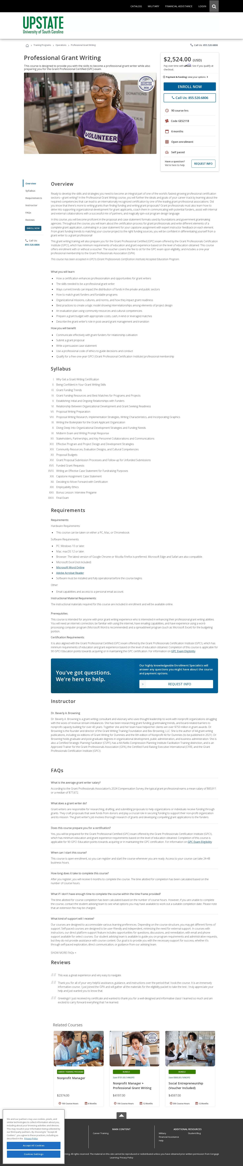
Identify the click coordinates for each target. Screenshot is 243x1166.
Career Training (100, 1133)
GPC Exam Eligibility (183, 651)
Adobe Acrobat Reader (70, 573)
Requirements (33, 198)
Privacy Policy (126, 1157)
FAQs (28, 212)
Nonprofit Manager (71, 1078)
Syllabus (30, 190)
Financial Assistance (169, 1136)
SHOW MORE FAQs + (63, 953)
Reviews (30, 219)
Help (161, 1140)
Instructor (31, 205)
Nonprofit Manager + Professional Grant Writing (132, 1085)
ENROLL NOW (190, 86)
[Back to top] (121, 1128)
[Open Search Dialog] (214, 6)
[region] (34, 1136)
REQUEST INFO (203, 163)
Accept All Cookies (33, 1145)
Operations (61, 45)
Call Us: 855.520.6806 (204, 45)
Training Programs (42, 45)
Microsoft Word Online (70, 567)
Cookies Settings (33, 1154)
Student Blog (194, 1133)
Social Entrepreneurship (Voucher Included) (186, 1085)
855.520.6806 (32, 244)
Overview (30, 183)
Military (162, 1133)
